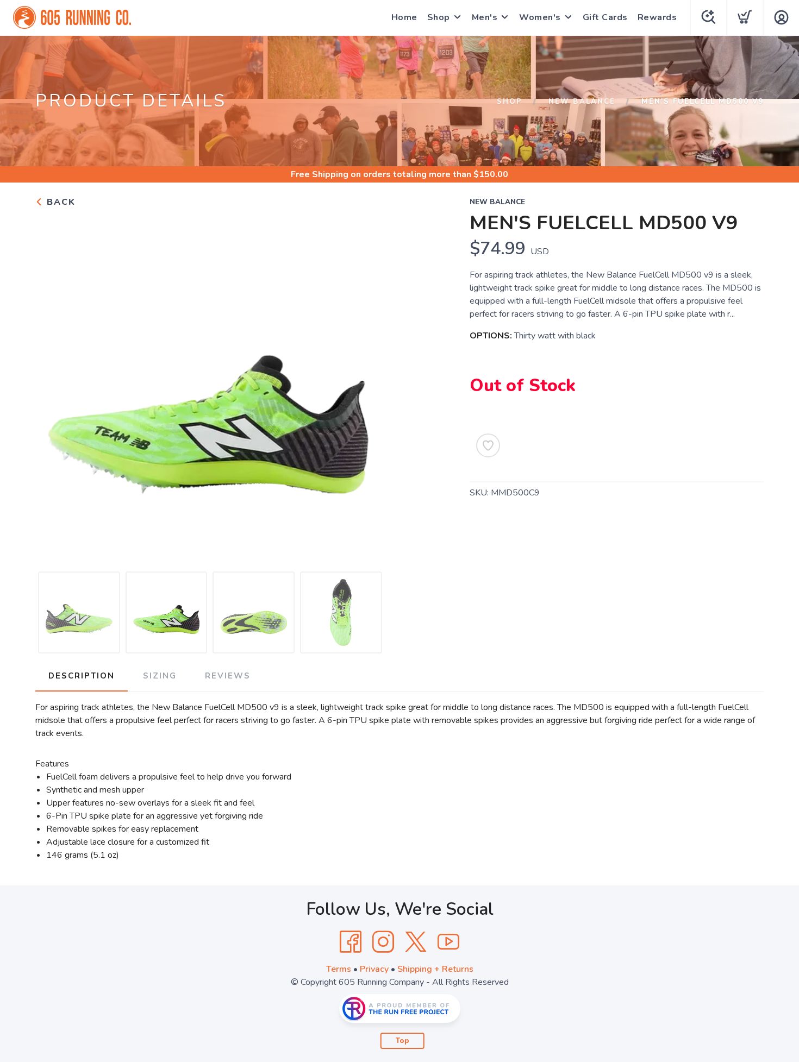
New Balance (581, 101)
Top (402, 1041)
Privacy (374, 969)
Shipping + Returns (435, 969)
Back (59, 202)
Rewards (657, 17)
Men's (485, 17)
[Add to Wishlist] (488, 445)
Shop (438, 17)
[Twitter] (416, 942)
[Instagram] (383, 942)
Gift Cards (605, 17)
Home (404, 17)
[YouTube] (448, 942)
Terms (338, 969)
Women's (540, 17)
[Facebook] (350, 942)
